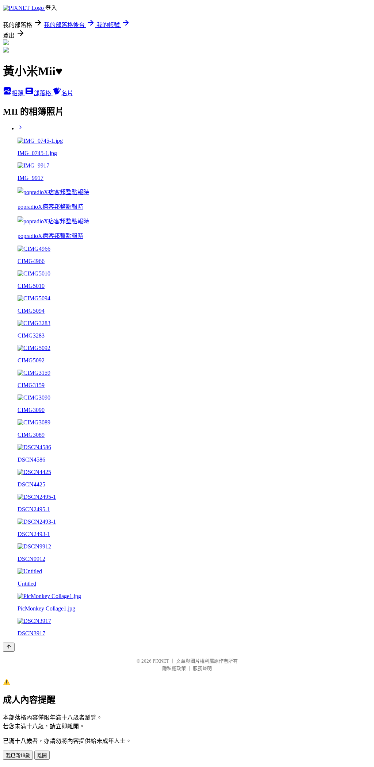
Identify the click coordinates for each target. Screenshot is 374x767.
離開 (42, 755)
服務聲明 (202, 668)
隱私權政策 (174, 668)
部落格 (43, 93)
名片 (67, 93)
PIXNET (161, 661)
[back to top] (9, 647)
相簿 (18, 93)
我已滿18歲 (18, 755)
